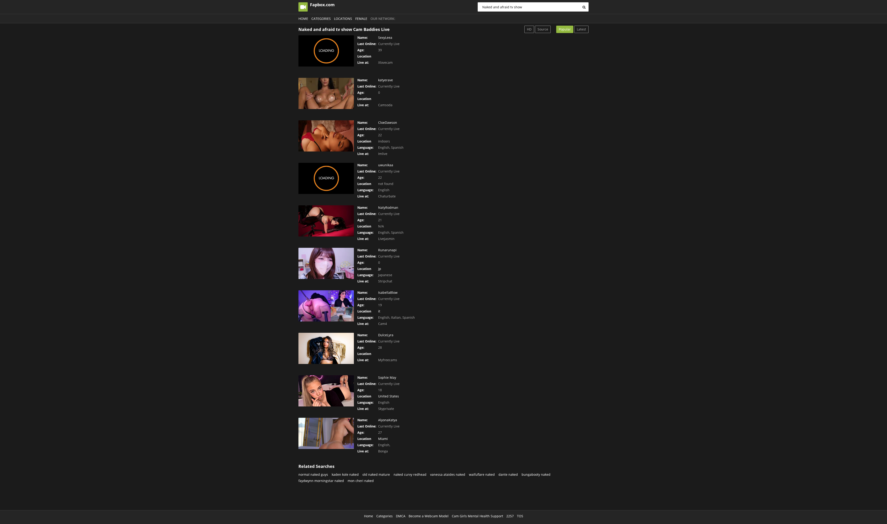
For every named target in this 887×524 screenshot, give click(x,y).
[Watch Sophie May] (326, 390)
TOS (520, 516)
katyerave (385, 80)
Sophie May (387, 377)
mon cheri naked (361, 481)
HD (529, 29)
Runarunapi (387, 250)
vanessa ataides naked (447, 474)
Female (361, 18)
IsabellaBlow (388, 292)
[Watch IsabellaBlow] (326, 305)
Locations (343, 18)
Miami (383, 438)
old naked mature (376, 474)
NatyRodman (388, 207)
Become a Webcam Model (429, 516)
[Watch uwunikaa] (326, 178)
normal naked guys (313, 474)
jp (379, 269)
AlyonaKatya (387, 420)
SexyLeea (385, 37)
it (379, 311)
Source (543, 29)
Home (303, 18)
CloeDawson (387, 122)
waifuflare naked (482, 474)
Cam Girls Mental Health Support (477, 516)
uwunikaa (385, 165)
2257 (510, 516)
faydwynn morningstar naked (321, 481)
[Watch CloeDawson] (326, 135)
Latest (581, 29)
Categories (321, 18)
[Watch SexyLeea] (326, 51)
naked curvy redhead (410, 474)
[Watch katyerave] (326, 93)
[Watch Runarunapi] (326, 263)
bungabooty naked (536, 474)
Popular (565, 29)
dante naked (508, 474)
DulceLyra (385, 335)
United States (388, 396)
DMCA (400, 516)
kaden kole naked (345, 474)
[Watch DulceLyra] (326, 348)
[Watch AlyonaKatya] (326, 433)
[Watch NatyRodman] (326, 220)
